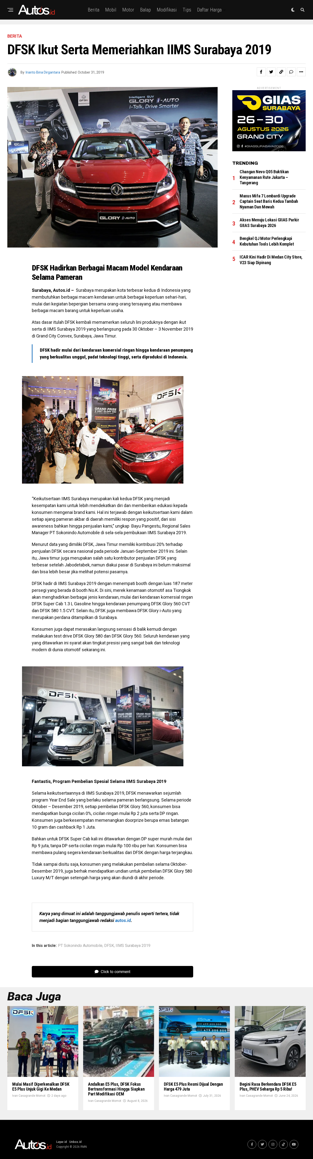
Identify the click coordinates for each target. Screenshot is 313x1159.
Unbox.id (75, 1142)
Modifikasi (167, 10)
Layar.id (61, 1142)
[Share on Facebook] (261, 71)
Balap (145, 10)
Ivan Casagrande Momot (28, 1095)
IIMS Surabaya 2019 (133, 946)
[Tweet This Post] (271, 71)
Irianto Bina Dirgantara (43, 72)
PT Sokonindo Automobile (80, 946)
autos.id (123, 920)
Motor (128, 10)
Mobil (110, 10)
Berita (93, 10)
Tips (187, 10)
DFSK (109, 946)
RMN (83, 1146)
